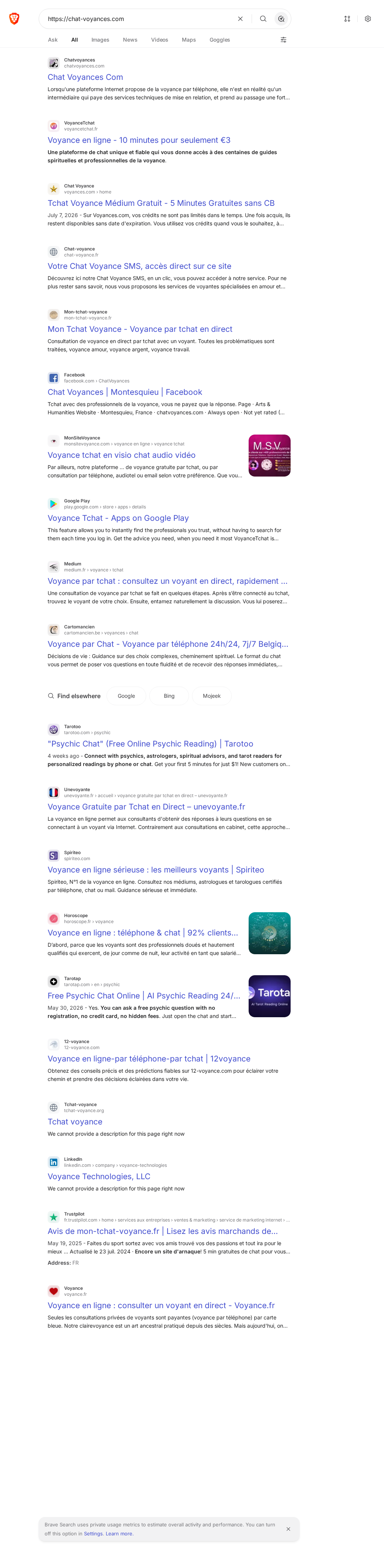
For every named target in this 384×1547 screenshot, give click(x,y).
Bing (169, 696)
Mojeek (212, 696)
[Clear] (240, 18)
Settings (93, 1534)
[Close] (288, 1529)
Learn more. (120, 1534)
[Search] (263, 18)
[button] (281, 18)
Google (126, 696)
